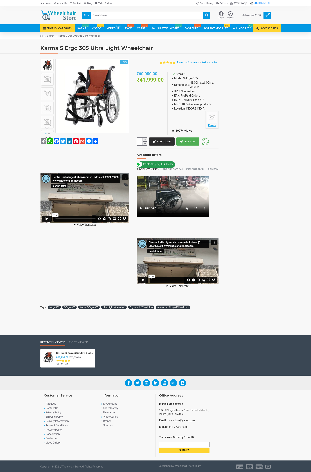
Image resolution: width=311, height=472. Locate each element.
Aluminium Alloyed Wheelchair (173, 307)
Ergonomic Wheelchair (141, 307)
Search (50, 35)
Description (195, 169)
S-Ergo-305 (69, 307)
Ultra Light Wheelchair (114, 307)
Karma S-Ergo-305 (89, 307)
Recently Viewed (52, 342)
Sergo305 (54, 307)
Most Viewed (78, 342)
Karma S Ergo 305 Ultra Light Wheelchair (75, 352)
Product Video (148, 169)
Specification (173, 169)
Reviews (214, 169)
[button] (47, 61)
